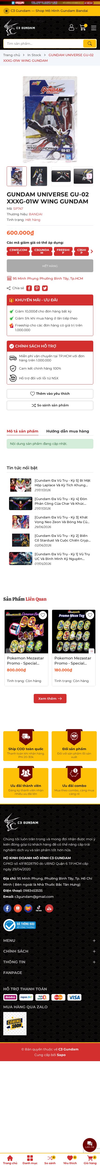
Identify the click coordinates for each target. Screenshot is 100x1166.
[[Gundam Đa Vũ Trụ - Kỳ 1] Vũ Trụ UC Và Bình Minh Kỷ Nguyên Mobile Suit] (20, 558)
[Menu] (93, 27)
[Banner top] (50, 3)
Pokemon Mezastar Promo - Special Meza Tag (72, 663)
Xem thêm (47, 698)
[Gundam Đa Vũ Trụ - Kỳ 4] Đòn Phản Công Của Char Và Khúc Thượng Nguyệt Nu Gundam (61, 503)
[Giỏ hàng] (83, 27)
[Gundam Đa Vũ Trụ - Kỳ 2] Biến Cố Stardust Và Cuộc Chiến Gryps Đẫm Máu (62, 540)
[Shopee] (18, 908)
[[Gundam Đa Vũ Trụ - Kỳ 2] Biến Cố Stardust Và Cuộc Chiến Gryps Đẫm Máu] (20, 540)
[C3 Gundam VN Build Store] (20, 27)
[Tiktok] (39, 908)
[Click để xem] (50, 119)
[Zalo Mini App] (15, 1023)
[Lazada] (28, 908)
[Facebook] (7, 908)
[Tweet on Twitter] (45, 288)
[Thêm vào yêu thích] (43, 615)
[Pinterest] (37, 288)
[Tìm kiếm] (89, 44)
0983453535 (33, 890)
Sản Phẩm (25, 599)
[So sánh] (50, 405)
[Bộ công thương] (19, 925)
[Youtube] (49, 908)
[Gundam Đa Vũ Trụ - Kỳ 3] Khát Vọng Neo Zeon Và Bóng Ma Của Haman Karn (62, 521)
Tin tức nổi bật (22, 467)
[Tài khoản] (71, 27)
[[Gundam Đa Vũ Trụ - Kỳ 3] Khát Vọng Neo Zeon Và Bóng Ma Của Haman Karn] (20, 521)
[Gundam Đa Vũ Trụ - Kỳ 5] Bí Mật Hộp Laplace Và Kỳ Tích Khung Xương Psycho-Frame (62, 485)
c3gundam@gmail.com (34, 897)
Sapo (61, 1055)
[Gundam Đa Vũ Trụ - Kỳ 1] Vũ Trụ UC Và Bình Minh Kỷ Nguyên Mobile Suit (62, 558)
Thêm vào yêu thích (53, 393)
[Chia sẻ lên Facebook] (29, 288)
